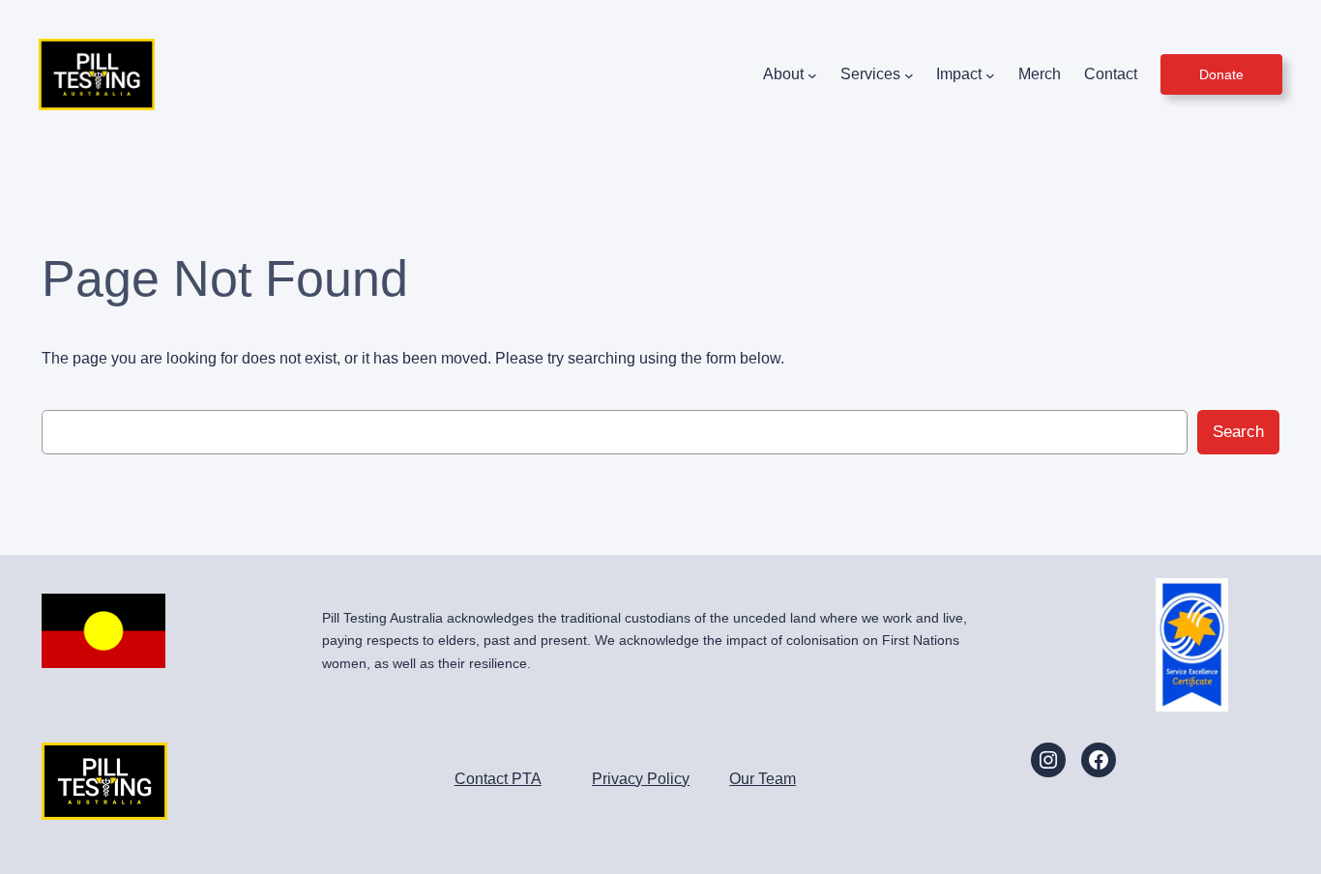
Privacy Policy (641, 779)
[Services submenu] (909, 74)
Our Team (762, 779)
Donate (1221, 74)
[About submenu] (812, 74)
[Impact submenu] (990, 74)
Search (1238, 431)
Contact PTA (498, 779)
